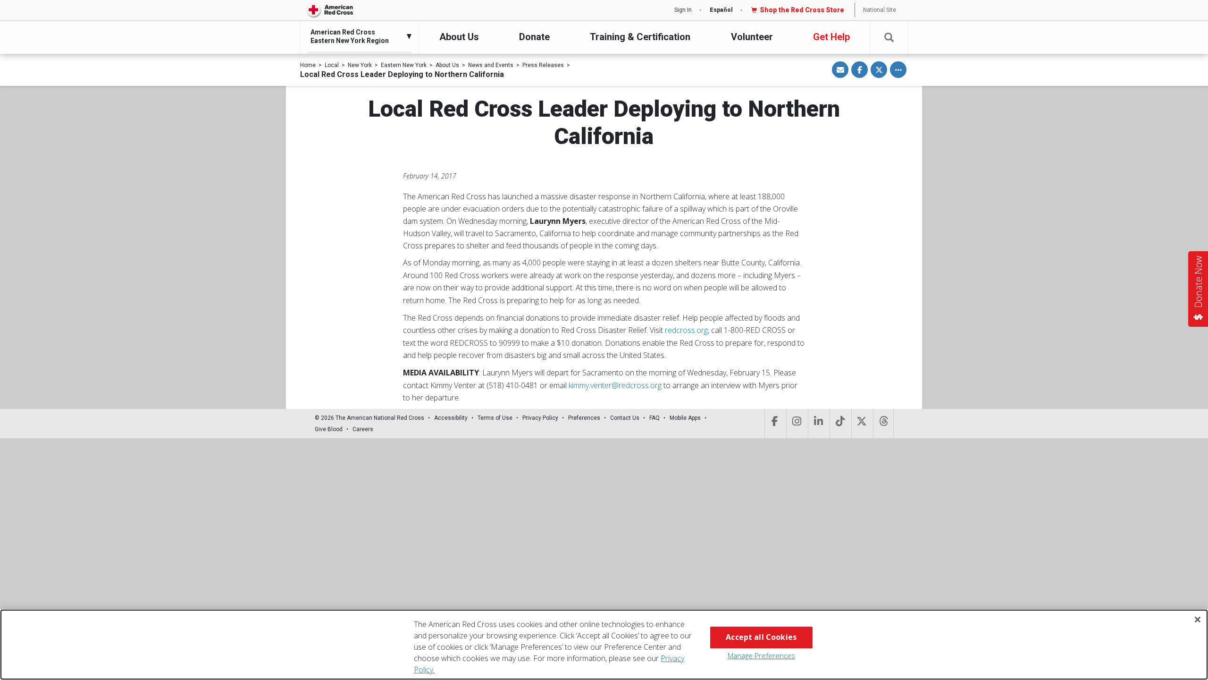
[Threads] (883, 423)
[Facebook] (774, 423)
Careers (362, 429)
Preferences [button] (584, 418)
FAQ (654, 418)
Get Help (831, 36)
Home (308, 65)
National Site (879, 10)
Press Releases (543, 65)
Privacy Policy (540, 418)
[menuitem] (357, 36)
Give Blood (329, 429)
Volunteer (752, 36)
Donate (534, 36)
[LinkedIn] (818, 423)
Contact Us (624, 418)
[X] (861, 423)
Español (721, 10)
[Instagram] (796, 423)
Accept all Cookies (761, 637)
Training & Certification (640, 36)
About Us (459, 36)
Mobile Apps (685, 418)
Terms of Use (495, 418)
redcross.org (686, 330)
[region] (604, 644)
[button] (889, 37)
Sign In (683, 10)
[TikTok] (840, 423)
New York (360, 65)
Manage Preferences (761, 655)
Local (332, 65)
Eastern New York (404, 65)
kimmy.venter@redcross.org (615, 385)
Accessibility (451, 418)
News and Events (490, 65)
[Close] (1197, 619)
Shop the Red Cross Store (802, 10)
